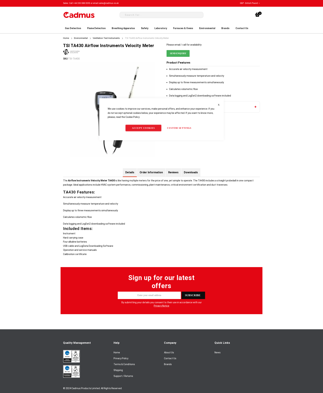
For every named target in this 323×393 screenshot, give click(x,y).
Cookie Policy (132, 117)
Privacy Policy (121, 358)
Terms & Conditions (124, 364)
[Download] (71, 361)
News (217, 352)
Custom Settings (179, 128)
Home (66, 38)
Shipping (118, 370)
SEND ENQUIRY (178, 53)
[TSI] (71, 54)
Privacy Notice (161, 305)
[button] (250, 3)
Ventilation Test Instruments (106, 38)
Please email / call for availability (184, 44)
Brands (168, 364)
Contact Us (170, 358)
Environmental (81, 38)
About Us (169, 352)
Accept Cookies (143, 128)
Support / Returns (123, 376)
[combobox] (161, 15)
